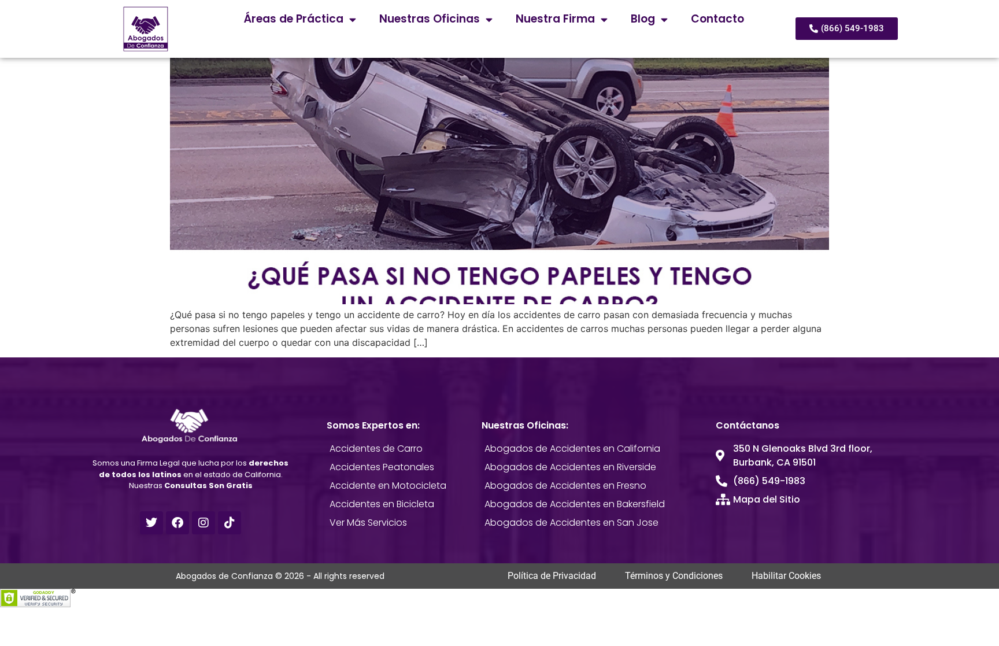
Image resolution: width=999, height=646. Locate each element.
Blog (643, 19)
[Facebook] (177, 522)
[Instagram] (203, 522)
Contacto (717, 19)
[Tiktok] (229, 522)
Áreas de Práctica (293, 19)
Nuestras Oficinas (429, 19)
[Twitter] (151, 522)
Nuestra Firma (555, 19)
